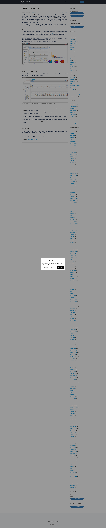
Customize (46, 267)
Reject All (53, 267)
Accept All (60, 267)
